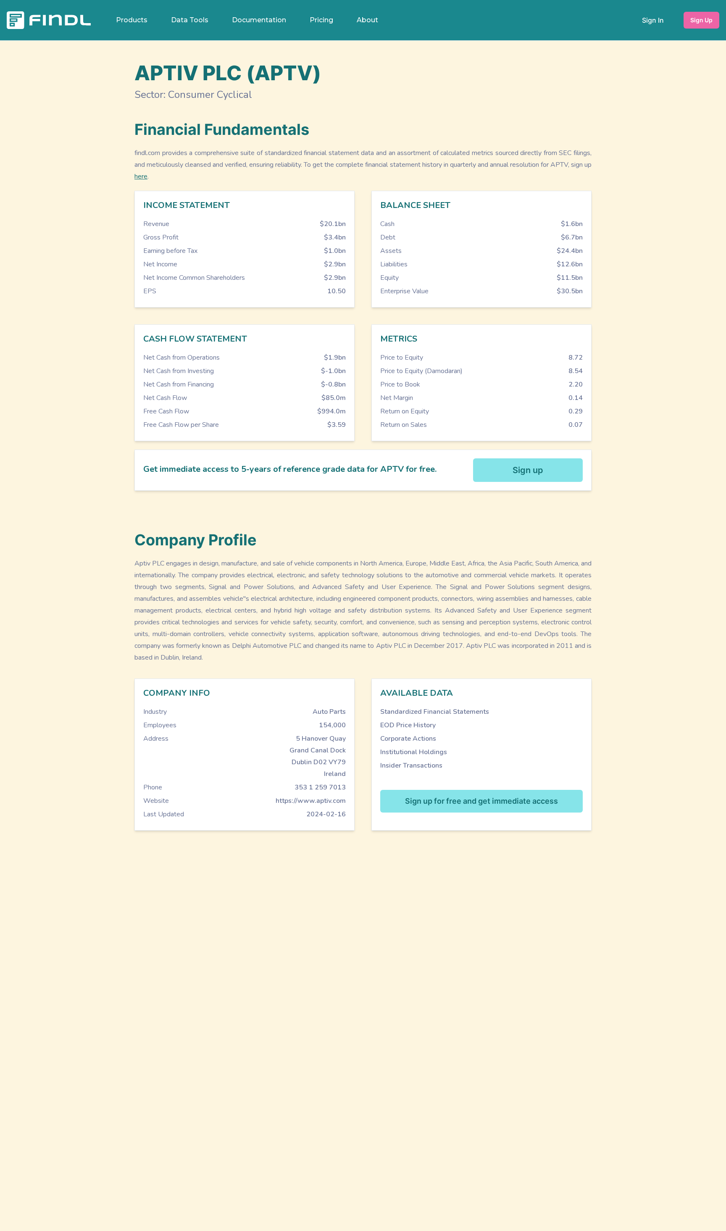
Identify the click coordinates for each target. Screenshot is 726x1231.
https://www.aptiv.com (311, 800)
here (140, 176)
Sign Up (701, 20)
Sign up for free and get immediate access (481, 801)
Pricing (321, 20)
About (367, 20)
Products (131, 20)
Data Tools (189, 20)
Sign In (653, 20)
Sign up (528, 470)
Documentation (259, 20)
